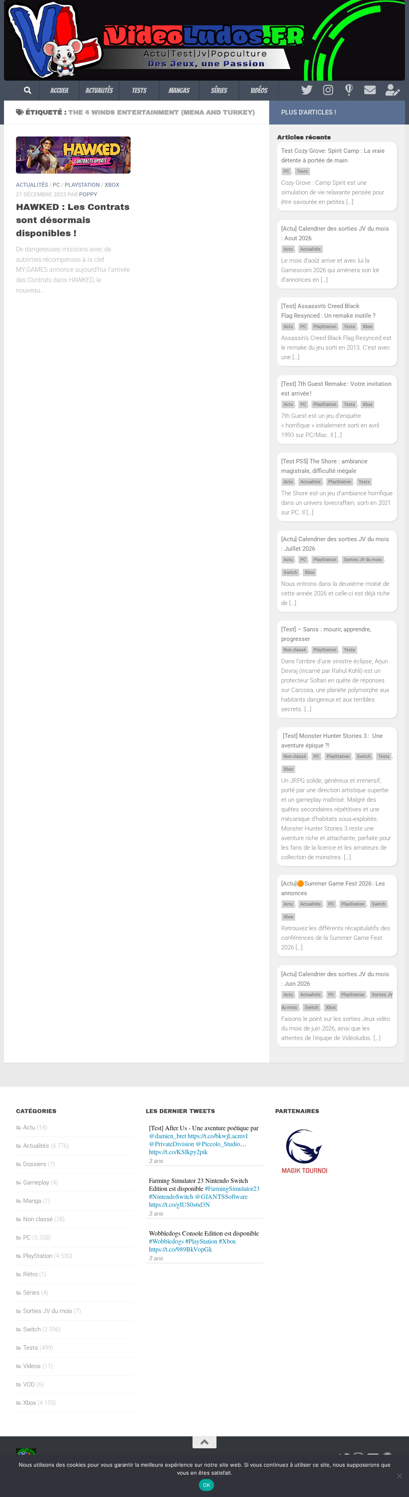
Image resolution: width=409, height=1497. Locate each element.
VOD (29, 1384)
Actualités (99, 90)
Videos (32, 1366)
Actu (288, 249)
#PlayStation (201, 1241)
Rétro (30, 1274)
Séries (219, 90)
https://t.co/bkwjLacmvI (218, 1135)
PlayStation (82, 185)
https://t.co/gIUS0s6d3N (179, 1204)
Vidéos (258, 90)
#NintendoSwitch (171, 1196)
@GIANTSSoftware (221, 1196)
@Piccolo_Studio (218, 1143)
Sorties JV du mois (363, 559)
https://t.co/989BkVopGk (180, 1249)
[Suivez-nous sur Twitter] (307, 90)
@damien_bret (167, 1135)
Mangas (179, 90)
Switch (290, 572)
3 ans (156, 1160)
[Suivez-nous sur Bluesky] (349, 90)
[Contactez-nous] (370, 90)
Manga (32, 1200)
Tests (139, 90)
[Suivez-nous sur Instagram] (328, 90)
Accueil (59, 90)
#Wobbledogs (166, 1241)
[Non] (399, 1476)
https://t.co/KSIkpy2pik (178, 1151)
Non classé (295, 650)
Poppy (88, 194)
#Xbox (227, 1241)
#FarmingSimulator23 (232, 1188)
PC (56, 185)
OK (206, 1485)
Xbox (112, 185)
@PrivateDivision (171, 1143)
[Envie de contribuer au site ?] (391, 90)
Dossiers (34, 1164)
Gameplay (36, 1182)
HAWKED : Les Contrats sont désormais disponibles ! (72, 220)
